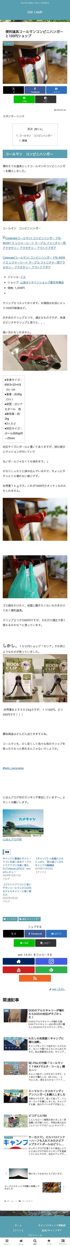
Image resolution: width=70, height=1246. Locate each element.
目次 (30, 129)
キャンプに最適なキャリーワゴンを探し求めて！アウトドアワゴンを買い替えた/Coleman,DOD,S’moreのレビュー (17, 865)
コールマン (11, 919)
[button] (45, 99)
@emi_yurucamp (13, 768)
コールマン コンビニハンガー (36, 135)
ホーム (18, 1225)
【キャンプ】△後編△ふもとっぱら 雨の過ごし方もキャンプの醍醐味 (49, 862)
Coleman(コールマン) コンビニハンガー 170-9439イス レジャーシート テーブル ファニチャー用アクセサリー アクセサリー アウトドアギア (34, 262)
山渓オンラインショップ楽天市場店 (42, 282)
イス (23, 277)
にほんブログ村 (12, 839)
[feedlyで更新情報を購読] (51, 969)
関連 (24, 140)
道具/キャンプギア (31, 919)
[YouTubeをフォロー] (19, 969)
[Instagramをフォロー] (51, 961)
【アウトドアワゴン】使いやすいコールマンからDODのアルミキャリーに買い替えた (17, 889)
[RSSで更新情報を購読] (35, 978)
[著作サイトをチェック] (19, 961)
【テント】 (18, 1230)
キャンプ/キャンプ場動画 (52, 1225)
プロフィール (35, 1235)
